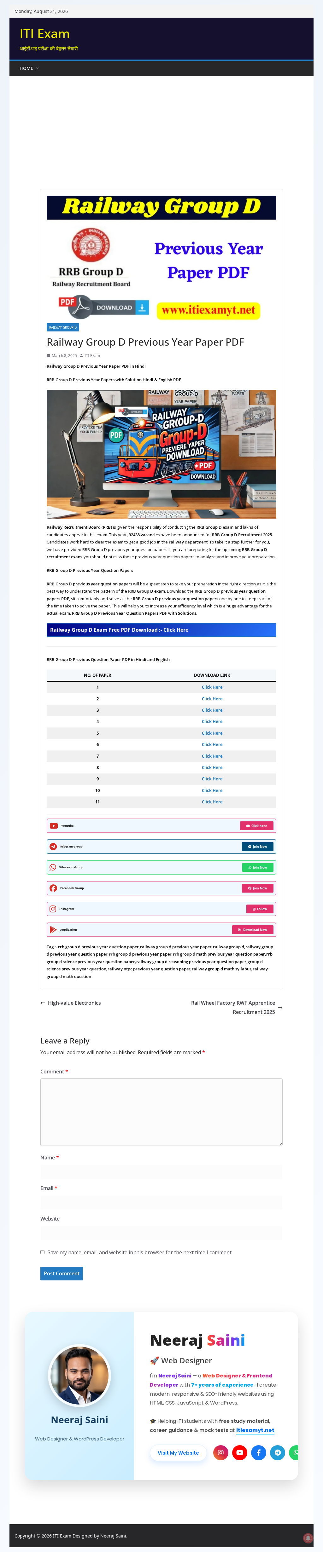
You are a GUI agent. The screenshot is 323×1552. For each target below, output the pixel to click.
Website (50, 1218)
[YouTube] (239, 1452)
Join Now (260, 846)
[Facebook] (258, 1452)
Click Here (212, 687)
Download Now (255, 930)
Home (26, 68)
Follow (262, 909)
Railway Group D (63, 327)
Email (48, 1188)
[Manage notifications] (308, 1538)
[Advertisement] (166, 123)
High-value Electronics (74, 1002)
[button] (36, 68)
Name (49, 1157)
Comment (54, 1071)
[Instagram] (220, 1452)
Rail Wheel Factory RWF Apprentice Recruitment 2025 (233, 1007)
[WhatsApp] (296, 1452)
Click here (259, 826)
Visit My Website (178, 1453)
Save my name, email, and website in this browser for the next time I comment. (140, 1252)
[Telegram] (277, 1452)
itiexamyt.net (255, 1430)
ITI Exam (45, 33)
